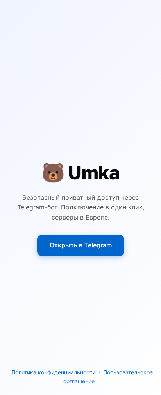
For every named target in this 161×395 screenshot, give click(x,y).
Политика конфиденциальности (53, 372)
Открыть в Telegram (81, 245)
